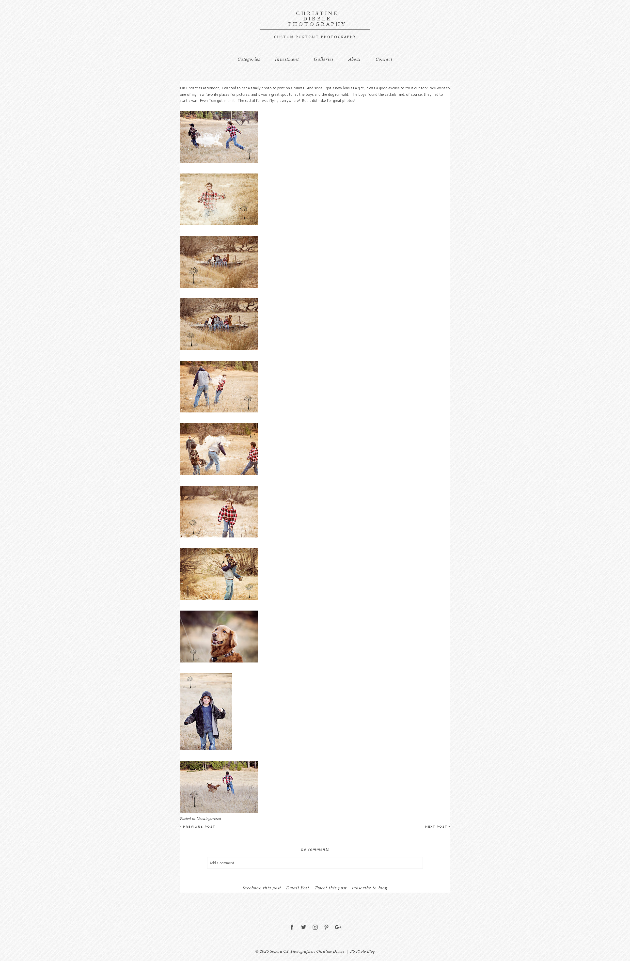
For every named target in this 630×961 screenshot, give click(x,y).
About (354, 59)
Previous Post (197, 826)
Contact (384, 59)
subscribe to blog (369, 888)
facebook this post (262, 888)
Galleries (323, 59)
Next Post (437, 826)
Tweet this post (330, 888)
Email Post (297, 888)
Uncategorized (208, 818)
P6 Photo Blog (362, 951)
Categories (248, 59)
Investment (287, 59)
